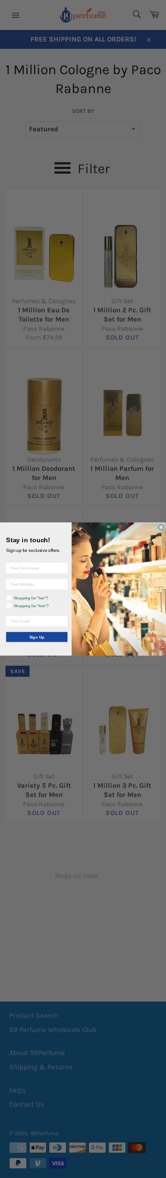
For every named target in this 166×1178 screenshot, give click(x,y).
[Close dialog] (161, 527)
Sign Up (37, 637)
